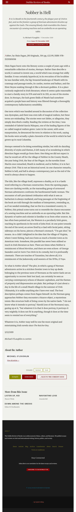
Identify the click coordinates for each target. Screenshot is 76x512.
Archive (32, 446)
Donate (15, 377)
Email (46, 370)
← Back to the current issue (52, 377)
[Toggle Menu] (7, 2)
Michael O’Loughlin (32, 38)
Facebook (38, 370)
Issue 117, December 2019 (40, 41)
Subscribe (29, 377)
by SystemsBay (39, 502)
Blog (26, 446)
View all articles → (13, 360)
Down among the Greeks (18, 404)
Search (54, 446)
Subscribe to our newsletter (38, 44)
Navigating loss (48, 396)
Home (15, 446)
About (49, 446)
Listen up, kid (12, 396)
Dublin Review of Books (38, 2)
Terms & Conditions (38, 450)
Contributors (41, 446)
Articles (21, 446)
